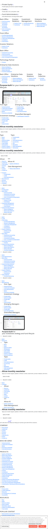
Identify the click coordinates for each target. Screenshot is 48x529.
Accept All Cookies (33, 526)
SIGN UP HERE (4, 132)
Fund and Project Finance (8, 473)
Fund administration (22, 111)
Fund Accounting (6, 21)
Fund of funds (5, 124)
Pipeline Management (7, 475)
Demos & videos (6, 140)
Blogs (3, 137)
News (3, 138)
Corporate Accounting (7, 55)
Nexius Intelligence (41, 23)
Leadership (4, 162)
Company (4, 384)
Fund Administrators (9, 177)
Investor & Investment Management (10, 479)
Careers (4, 168)
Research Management (7, 37)
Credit (14, 138)
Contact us (4, 170)
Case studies (5, 143)
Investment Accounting (7, 52)
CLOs (3, 122)
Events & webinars (6, 147)
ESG (14, 143)
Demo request (5, 504)
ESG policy (4, 492)
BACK (3, 188)
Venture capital (5, 119)
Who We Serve (5, 282)
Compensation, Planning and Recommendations (13, 484)
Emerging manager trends (8, 515)
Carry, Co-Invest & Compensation (10, 57)
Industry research (6, 146)
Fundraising (17, 24)
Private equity (5, 117)
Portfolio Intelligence (7, 71)
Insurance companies (7, 113)
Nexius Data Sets (41, 26)
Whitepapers (5, 141)
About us (4, 161)
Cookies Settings (5, 526)
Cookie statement (6, 490)
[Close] (46, 517)
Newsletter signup (6, 506)
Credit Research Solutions (23, 116)
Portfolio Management (7, 35)
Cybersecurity (5, 435)
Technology (15, 147)
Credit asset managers (7, 108)
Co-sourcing (15, 141)
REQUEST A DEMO (7, 185)
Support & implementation (8, 507)
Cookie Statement (32, 523)
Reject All (42, 526)
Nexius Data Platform (42, 24)
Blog (3, 500)
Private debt (5, 120)
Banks (3, 111)
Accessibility (5, 495)
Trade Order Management (8, 38)
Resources (4, 340)
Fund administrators (7, 110)
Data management (17, 146)
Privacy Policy (38, 523)
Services (4, 433)
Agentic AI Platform (14, 163)
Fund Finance (27, 24)
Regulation (15, 144)
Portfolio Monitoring (28, 23)
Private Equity (7, 174)
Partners (4, 165)
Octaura (4, 62)
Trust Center (5, 164)
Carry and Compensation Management (11, 482)
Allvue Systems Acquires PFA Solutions (11, 513)
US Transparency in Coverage (9, 493)
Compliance (5, 40)
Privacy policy (5, 489)
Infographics (5, 144)
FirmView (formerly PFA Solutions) (10, 481)
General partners (6, 107)
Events (3, 436)
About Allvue (5, 427)
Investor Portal (17, 23)
